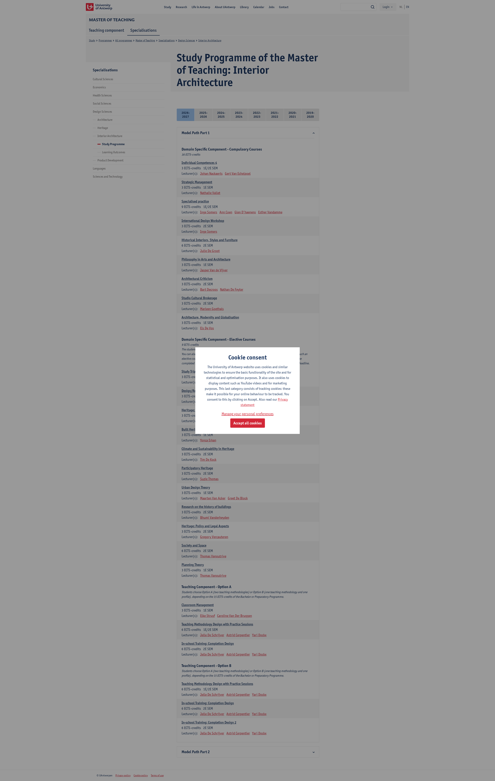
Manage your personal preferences (248, 413)
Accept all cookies (247, 423)
